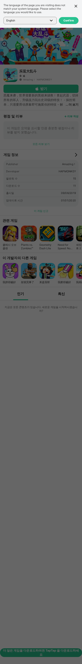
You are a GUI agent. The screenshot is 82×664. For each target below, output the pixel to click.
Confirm (68, 20)
